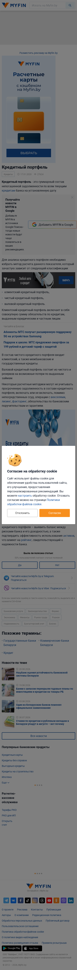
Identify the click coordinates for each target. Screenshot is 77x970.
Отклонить (22, 513)
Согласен (55, 513)
